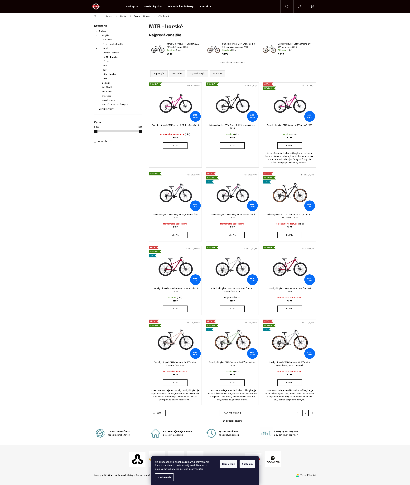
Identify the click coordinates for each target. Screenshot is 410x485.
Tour (105, 65)
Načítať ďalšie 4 (232, 413)
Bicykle (105, 35)
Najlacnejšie (159, 73)
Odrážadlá (107, 87)
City (105, 70)
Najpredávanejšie (197, 73)
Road (105, 48)
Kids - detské (109, 74)
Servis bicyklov (106, 109)
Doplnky (106, 83)
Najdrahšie (177, 73)
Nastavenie (164, 477)
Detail (175, 145)
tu (201, 469)
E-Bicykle (107, 39)
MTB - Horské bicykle (113, 44)
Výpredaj (106, 96)
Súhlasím (247, 464)
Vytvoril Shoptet (308, 475)
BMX (105, 78)
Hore (158, 413)
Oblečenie (107, 91)
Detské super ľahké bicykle (115, 104)
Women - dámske (111, 52)
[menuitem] (132, 6)
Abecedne (217, 73)
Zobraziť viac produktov (231, 62)
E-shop (102, 31)
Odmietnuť (228, 464)
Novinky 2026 (108, 100)
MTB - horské (111, 57)
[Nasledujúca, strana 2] (305, 413)
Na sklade (105, 141)
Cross (106, 61)
